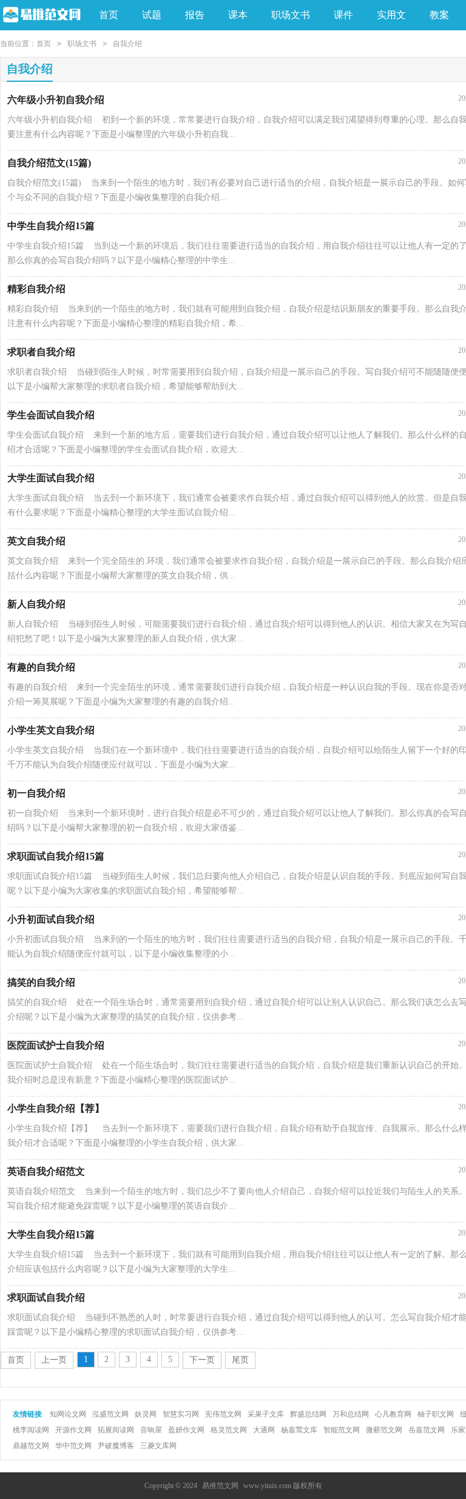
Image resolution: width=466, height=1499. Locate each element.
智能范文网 (341, 1430)
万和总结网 (351, 1414)
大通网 (264, 1430)
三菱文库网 (158, 1445)
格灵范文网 (229, 1430)
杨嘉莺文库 (299, 1430)
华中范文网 (73, 1445)
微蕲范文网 (384, 1430)
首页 (108, 15)
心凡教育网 (393, 1414)
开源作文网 (73, 1430)
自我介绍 (127, 43)
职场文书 (81, 43)
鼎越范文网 (31, 1445)
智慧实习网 (181, 1414)
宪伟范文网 (223, 1414)
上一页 (54, 1359)
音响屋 (151, 1430)
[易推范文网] (40, 15)
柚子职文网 (435, 1414)
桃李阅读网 (31, 1430)
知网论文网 (68, 1414)
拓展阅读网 (116, 1430)
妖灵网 (146, 1414)
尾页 (240, 1359)
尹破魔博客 (116, 1445)
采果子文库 (266, 1414)
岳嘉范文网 (426, 1430)
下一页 (202, 1359)
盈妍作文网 (186, 1430)
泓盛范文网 (110, 1414)
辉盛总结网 (308, 1414)
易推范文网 (220, 1485)
